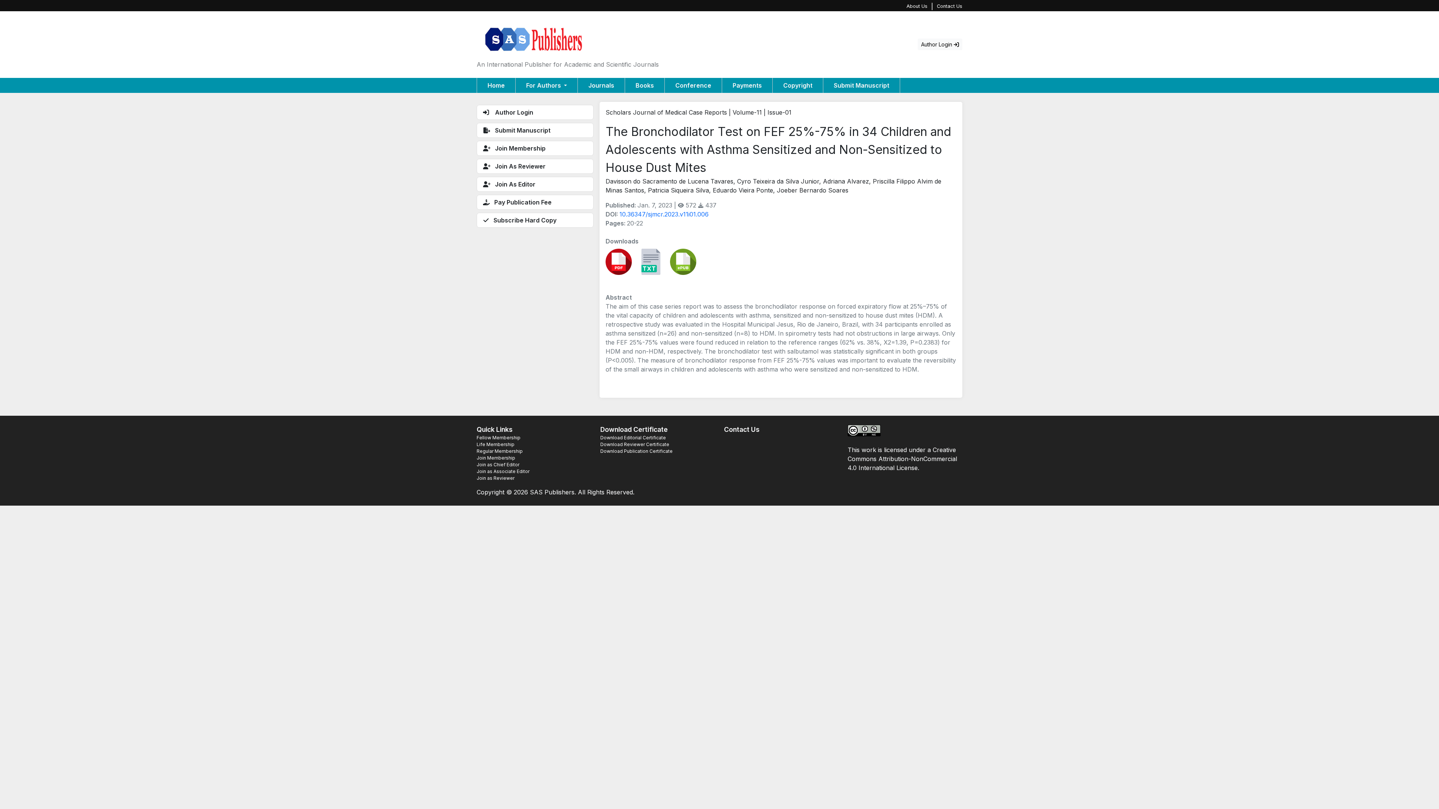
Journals (601, 85)
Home (496, 85)
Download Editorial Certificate (633, 437)
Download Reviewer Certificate (634, 444)
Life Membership (496, 444)
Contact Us (949, 6)
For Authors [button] (544, 85)
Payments (747, 85)
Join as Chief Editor (498, 464)
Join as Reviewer (496, 478)
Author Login (937, 44)
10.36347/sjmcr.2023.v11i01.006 (664, 214)
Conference (693, 85)
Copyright (797, 85)
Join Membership (496, 458)
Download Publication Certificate (636, 451)
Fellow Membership (499, 437)
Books (645, 85)
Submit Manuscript (861, 85)
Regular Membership (500, 451)
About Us (916, 6)
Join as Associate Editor (503, 471)
